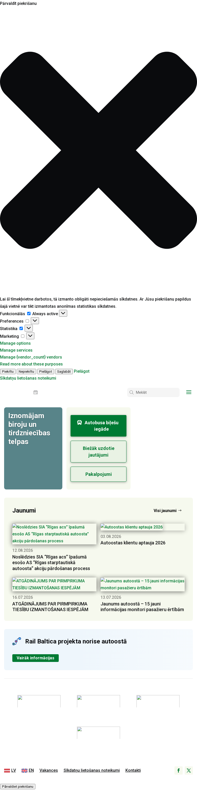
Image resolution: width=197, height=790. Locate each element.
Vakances (49, 771)
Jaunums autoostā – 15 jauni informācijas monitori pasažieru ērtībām (142, 606)
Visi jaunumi (165, 510)
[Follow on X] (189, 770)
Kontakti (133, 771)
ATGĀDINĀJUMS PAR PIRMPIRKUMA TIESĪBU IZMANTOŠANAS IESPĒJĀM (50, 606)
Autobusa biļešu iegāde (102, 426)
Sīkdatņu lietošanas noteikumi (28, 378)
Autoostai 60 (160, 416)
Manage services (16, 350)
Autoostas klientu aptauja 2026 (133, 542)
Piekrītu (8, 371)
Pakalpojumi (98, 474)
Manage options (15, 343)
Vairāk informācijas (35, 658)
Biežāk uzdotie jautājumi (98, 451)
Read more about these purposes (31, 364)
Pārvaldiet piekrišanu (17, 786)
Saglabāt (64, 371)
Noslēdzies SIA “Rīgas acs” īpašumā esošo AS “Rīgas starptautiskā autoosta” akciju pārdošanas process (51, 562)
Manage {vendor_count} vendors (31, 357)
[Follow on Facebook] (178, 770)
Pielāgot (45, 371)
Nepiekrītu (26, 371)
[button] (98, 151)
